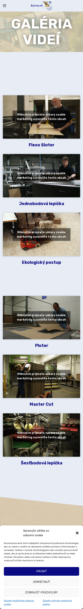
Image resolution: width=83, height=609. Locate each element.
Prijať (41, 571)
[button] (77, 533)
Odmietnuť (41, 582)
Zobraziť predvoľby (41, 592)
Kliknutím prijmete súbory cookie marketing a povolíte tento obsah (41, 117)
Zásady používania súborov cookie (19, 602)
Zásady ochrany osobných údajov (57, 602)
